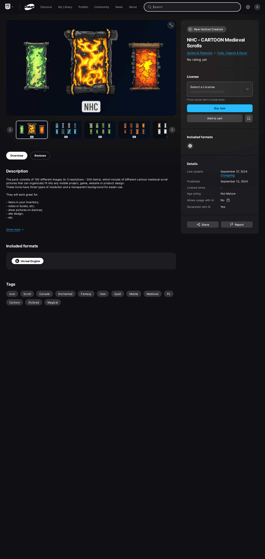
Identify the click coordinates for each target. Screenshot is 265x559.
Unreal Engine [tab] (30, 261)
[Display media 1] (65, 130)
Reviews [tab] (40, 155)
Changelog (228, 175)
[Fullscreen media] (171, 25)
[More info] (228, 200)
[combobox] (195, 7)
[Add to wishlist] (249, 118)
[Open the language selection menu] (248, 7)
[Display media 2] (100, 130)
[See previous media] (10, 130)
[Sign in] (257, 7)
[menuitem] (46, 7)
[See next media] (172, 130)
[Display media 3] (134, 130)
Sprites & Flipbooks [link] (199, 53)
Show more (13, 229)
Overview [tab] (16, 155)
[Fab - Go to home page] (29, 7)
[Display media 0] (31, 130)
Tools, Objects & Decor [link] (232, 53)
